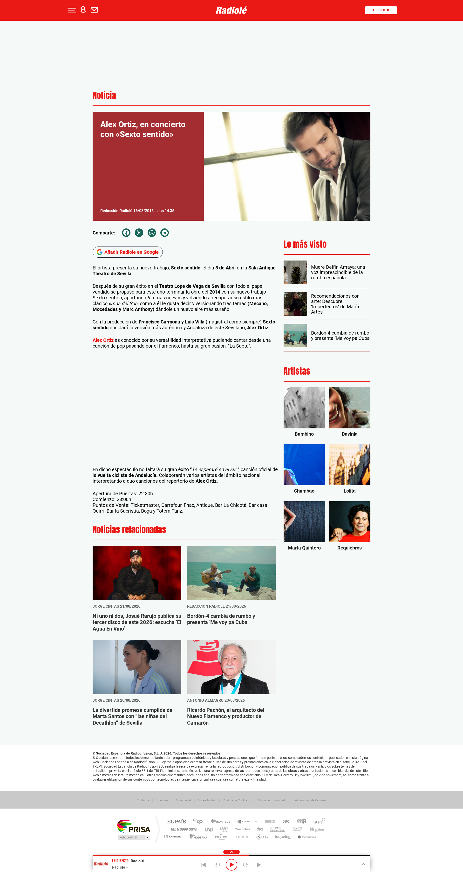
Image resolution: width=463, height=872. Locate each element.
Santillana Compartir (248, 822)
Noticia (104, 95)
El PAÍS (176, 822)
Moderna (197, 836)
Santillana (222, 822)
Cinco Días (242, 829)
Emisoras (162, 800)
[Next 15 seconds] (245, 865)
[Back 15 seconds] (217, 865)
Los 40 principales (200, 822)
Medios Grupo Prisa (133, 837)
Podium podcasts (221, 836)
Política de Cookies (236, 800)
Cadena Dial (260, 829)
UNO (209, 829)
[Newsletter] (95, 10)
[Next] (259, 865)
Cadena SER (268, 822)
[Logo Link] (231, 10)
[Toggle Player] (363, 864)
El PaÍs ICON (241, 836)
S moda (262, 836)
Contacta (143, 800)
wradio (223, 829)
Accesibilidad (207, 800)
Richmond (173, 836)
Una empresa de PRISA (133, 826)
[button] (71, 10)
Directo (383, 10)
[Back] (204, 865)
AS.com (283, 822)
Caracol (317, 822)
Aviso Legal (183, 800)
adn (299, 822)
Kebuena (313, 829)
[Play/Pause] (231, 865)
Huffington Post (183, 829)
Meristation (306, 836)
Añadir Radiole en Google (131, 252)
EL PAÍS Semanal (278, 829)
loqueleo (283, 836)
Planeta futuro (296, 829)
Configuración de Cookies (309, 800)
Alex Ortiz (103, 340)
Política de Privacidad (270, 800)
